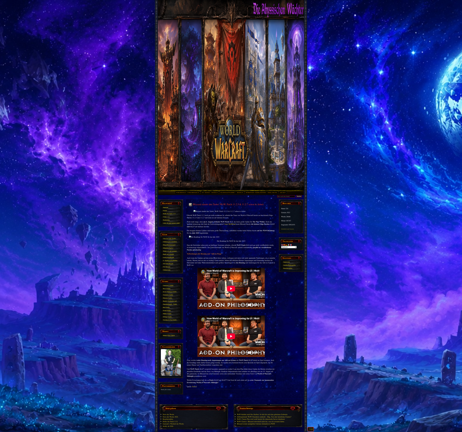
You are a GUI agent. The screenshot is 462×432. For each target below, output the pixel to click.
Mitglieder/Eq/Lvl (168, 248)
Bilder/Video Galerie (169, 335)
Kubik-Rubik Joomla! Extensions (287, 229)
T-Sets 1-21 (166, 217)
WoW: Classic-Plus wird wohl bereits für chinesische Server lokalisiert (261, 419)
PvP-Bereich (166, 267)
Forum (165, 210)
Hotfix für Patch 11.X (169, 214)
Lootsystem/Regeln (168, 257)
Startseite (165, 207)
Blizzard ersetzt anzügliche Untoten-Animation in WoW (256, 424)
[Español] (284, 244)
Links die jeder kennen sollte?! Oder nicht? (171, 223)
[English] (282, 244)
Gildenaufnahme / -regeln (231, 192)
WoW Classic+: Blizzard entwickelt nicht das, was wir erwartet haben (260, 421)
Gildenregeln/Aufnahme (170, 242)
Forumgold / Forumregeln (187, 192)
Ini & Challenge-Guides (170, 292)
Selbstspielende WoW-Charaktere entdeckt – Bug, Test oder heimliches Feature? (264, 417)
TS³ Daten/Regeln (168, 264)
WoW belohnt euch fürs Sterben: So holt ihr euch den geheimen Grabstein (262, 414)
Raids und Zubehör (168, 254)
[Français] (291, 244)
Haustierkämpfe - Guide (170, 304)
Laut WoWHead (230, 224)
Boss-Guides (166, 288)
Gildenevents (166, 270)
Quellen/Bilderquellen (289, 265)
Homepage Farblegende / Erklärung (261, 192)
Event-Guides (167, 310)
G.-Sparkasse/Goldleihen (170, 260)
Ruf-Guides (166, 307)
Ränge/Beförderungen (169, 245)
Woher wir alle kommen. (170, 251)
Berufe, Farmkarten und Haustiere (170, 301)
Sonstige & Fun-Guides (170, 320)
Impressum (286, 262)
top (311, 429)
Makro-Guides (167, 313)
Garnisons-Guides (168, 285)
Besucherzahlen (287, 268)
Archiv (283, 192)
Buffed (194, 386)
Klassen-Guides (167, 298)
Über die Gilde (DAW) (169, 238)
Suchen (299, 196)
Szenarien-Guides (168, 295)
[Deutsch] (287, 244)
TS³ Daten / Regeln (210, 192)
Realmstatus (166, 220)
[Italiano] (289, 244)
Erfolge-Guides (167, 317)
